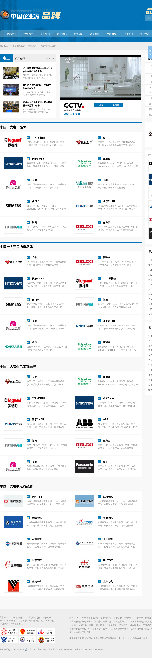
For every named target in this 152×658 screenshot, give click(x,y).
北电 (105, 180)
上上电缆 (108, 539)
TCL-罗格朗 (38, 137)
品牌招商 (78, 33)
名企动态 (145, 33)
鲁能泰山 (37, 581)
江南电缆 (108, 496)
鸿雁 (34, 342)
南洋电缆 (37, 539)
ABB (106, 419)
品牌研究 (111, 33)
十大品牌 (32, 46)
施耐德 (106, 159)
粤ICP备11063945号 (94, 649)
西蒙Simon (38, 159)
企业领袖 (45, 33)
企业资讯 (128, 33)
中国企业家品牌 (17, 46)
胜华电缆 (108, 560)
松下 (105, 462)
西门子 (35, 201)
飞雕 (34, 180)
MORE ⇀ (50, 58)
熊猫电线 (37, 518)
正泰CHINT (109, 201)
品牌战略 (95, 33)
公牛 (105, 137)
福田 (34, 222)
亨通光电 (108, 518)
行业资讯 (61, 33)
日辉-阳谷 (37, 496)
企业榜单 (28, 33)
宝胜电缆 (108, 581)
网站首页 (12, 33)
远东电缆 (37, 560)
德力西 (106, 222)
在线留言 (78, 649)
